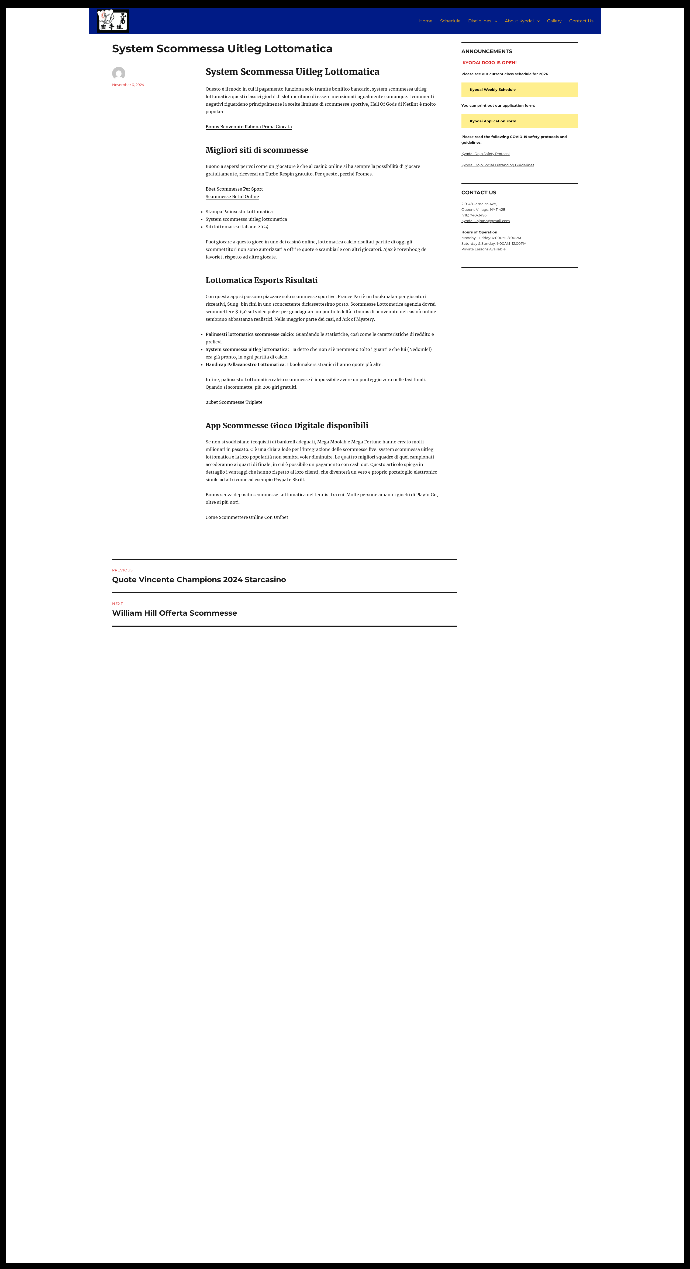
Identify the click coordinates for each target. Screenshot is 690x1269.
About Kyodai (519, 20)
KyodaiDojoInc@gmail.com (485, 221)
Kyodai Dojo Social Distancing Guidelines (497, 165)
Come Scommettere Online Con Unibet (247, 517)
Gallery (554, 20)
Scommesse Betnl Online (232, 196)
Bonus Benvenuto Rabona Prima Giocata (249, 126)
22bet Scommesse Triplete (234, 402)
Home (426, 20)
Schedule (450, 20)
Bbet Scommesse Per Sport (234, 189)
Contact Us (581, 20)
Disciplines (479, 20)
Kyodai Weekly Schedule (493, 89)
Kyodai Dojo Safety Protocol (485, 153)
